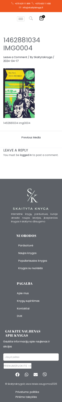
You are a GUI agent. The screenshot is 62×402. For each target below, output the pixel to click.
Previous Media (31, 137)
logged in (26, 155)
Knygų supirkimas (28, 301)
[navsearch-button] (30, 18)
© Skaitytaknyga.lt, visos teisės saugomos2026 (31, 384)
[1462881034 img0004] (31, 93)
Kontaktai (23, 308)
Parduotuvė (25, 245)
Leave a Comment (15, 57)
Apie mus (23, 293)
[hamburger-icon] (20, 18)
